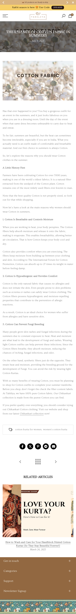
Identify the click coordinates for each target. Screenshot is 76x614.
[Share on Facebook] (22, 446)
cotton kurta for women (28, 429)
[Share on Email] (54, 446)
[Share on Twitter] (30, 446)
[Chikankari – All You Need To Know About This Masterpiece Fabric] (20, 462)
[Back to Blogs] (38, 462)
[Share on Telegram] (46, 446)
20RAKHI (57, 7)
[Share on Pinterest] (38, 446)
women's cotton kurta (55, 429)
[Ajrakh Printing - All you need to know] (56, 462)
